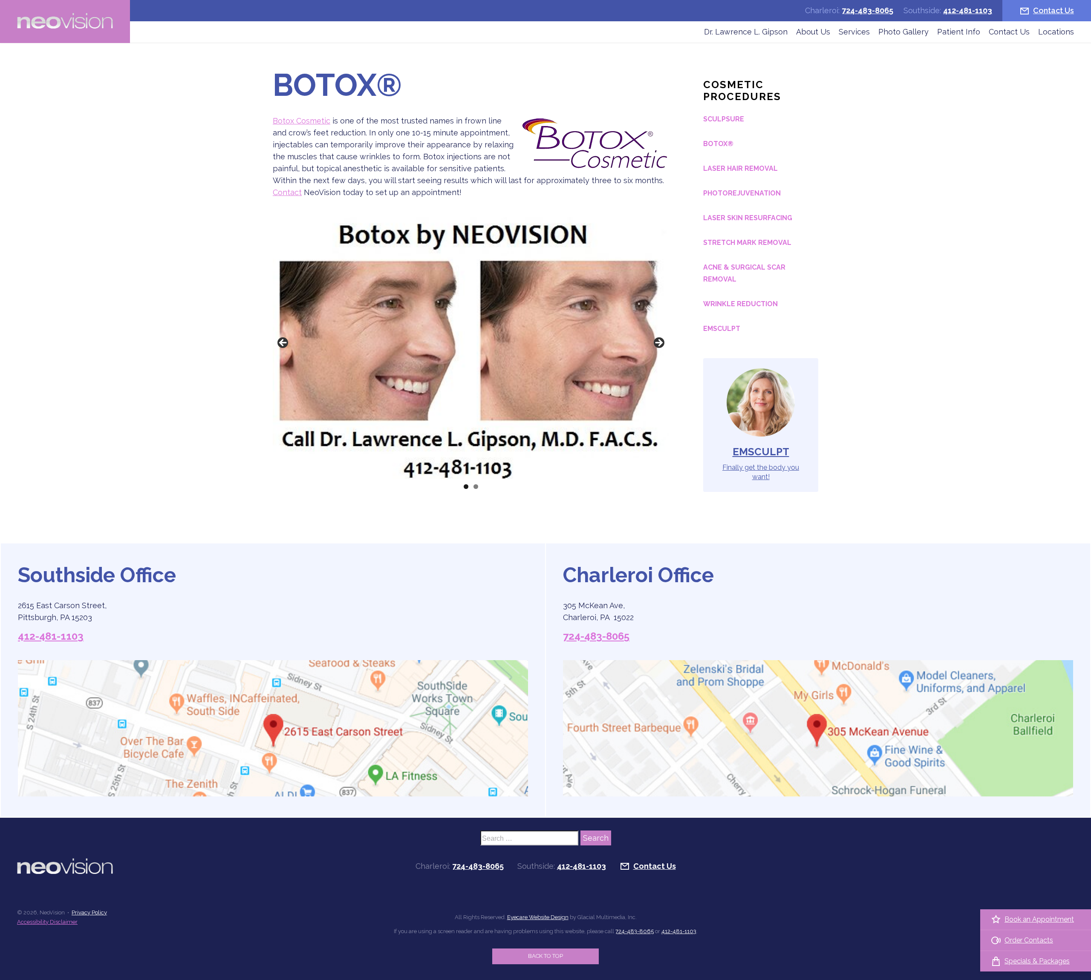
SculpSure (723, 119)
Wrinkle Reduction (740, 304)
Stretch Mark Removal (747, 243)
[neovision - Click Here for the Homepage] (65, 21)
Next (658, 343)
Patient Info (958, 31)
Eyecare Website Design (538, 917)
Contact (287, 192)
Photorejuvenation (742, 193)
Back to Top (545, 956)
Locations (1056, 31)
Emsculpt (721, 329)
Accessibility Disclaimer (47, 922)
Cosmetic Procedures (742, 91)
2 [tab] (475, 486)
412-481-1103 (967, 10)
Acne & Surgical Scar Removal (744, 273)
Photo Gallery (903, 31)
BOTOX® (718, 144)
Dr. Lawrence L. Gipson (746, 31)
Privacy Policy (89, 912)
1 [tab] (466, 486)
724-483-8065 (867, 10)
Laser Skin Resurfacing (747, 218)
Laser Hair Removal (740, 168)
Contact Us (1053, 10)
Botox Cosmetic (301, 120)
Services (854, 31)
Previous (283, 343)
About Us (813, 31)
